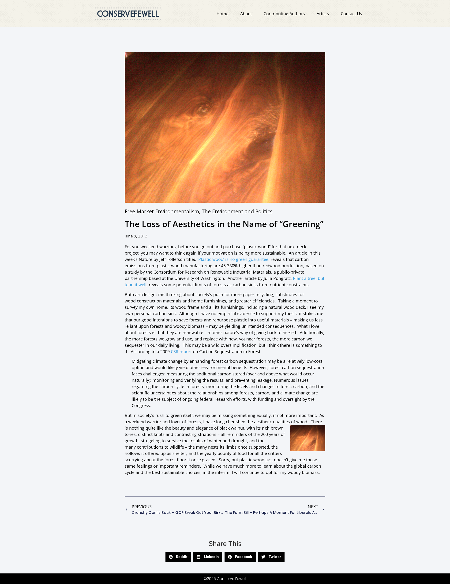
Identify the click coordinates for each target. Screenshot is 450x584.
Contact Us (351, 13)
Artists (323, 13)
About (246, 13)
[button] (178, 557)
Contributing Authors (284, 13)
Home (223, 13)
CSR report (182, 351)
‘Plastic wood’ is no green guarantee (232, 259)
